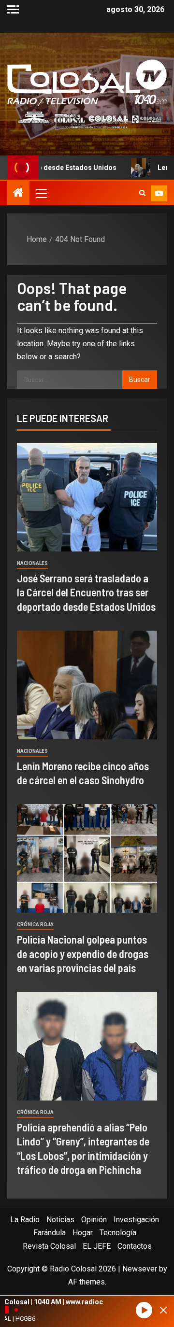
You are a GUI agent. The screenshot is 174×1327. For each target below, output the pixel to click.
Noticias (60, 1219)
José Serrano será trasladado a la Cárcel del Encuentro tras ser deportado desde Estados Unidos (86, 592)
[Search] (142, 193)
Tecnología (118, 1232)
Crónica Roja (35, 924)
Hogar (82, 1232)
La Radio (25, 1219)
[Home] (18, 193)
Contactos (134, 1246)
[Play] (144, 1310)
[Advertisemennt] (87, 119)
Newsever (139, 1268)
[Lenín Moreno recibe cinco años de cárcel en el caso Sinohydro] (87, 685)
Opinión (94, 1219)
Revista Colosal (49, 1246)
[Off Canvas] (13, 9)
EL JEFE (97, 1246)
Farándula (49, 1232)
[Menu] (41, 193)
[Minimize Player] (163, 1310)
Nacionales (32, 563)
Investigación (136, 1219)
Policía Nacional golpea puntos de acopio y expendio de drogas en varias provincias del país (82, 953)
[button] (41, 193)
